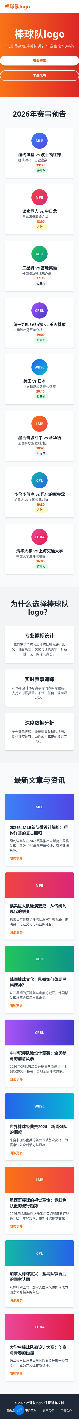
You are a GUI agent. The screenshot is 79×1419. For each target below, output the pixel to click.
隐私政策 (12, 1410)
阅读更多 (16, 858)
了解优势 (39, 75)
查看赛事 (39, 60)
